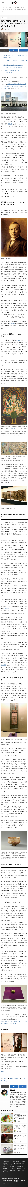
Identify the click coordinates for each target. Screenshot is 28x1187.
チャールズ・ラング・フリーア (15, 428)
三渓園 (10, 124)
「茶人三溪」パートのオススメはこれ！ (16, 67)
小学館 (15, 1184)
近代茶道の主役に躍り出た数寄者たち (13, 65)
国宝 (5, 1078)
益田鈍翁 (7, 608)
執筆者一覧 (16, 1178)
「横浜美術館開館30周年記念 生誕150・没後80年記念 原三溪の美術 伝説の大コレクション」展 (13, 86)
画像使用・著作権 (6, 1184)
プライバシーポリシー (7, 1180)
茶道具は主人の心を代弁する (11, 70)
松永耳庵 (3, 665)
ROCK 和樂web (9, 7)
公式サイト (4, 1071)
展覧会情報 (9, 73)
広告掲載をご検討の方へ (7, 1178)
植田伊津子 (12, 1090)
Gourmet (17, 7)
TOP (3, 7)
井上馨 (18, 340)
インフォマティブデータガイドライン (19, 1181)
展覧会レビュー (14, 1078)
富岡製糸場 (12, 323)
